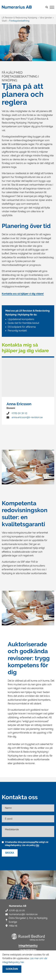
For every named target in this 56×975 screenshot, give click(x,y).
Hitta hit (13, 926)
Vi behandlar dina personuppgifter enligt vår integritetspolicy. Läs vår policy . (26, 843)
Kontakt (6, 32)
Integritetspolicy (28, 945)
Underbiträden (28, 950)
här (37, 845)
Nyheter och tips (12, 23)
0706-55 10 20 (17, 910)
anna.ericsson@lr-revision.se (27, 417)
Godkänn (12, 969)
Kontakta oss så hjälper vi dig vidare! (23, 293)
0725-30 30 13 (19, 413)
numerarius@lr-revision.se (23, 914)
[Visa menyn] (52, 7)
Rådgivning (11, 18)
